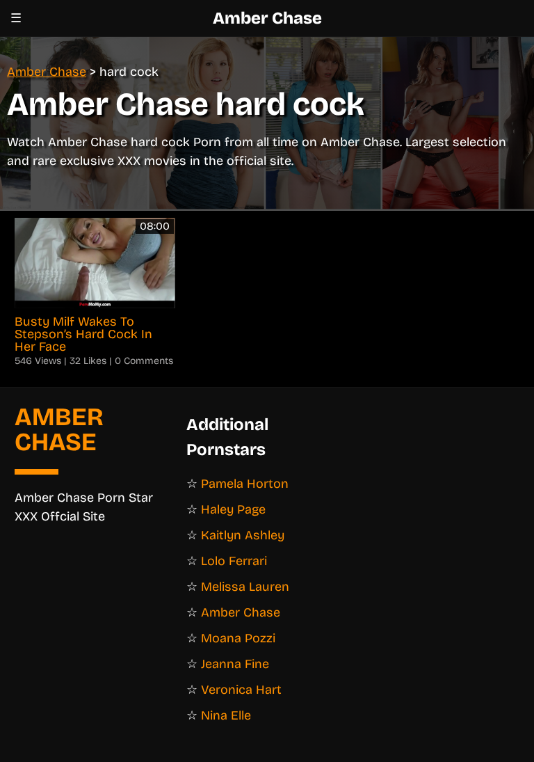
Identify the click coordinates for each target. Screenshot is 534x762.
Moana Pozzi (238, 638)
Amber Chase (267, 18)
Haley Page (233, 509)
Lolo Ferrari (234, 561)
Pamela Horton (245, 483)
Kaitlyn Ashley (242, 535)
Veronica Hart (241, 689)
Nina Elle (226, 715)
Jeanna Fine (235, 664)
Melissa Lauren (245, 586)
